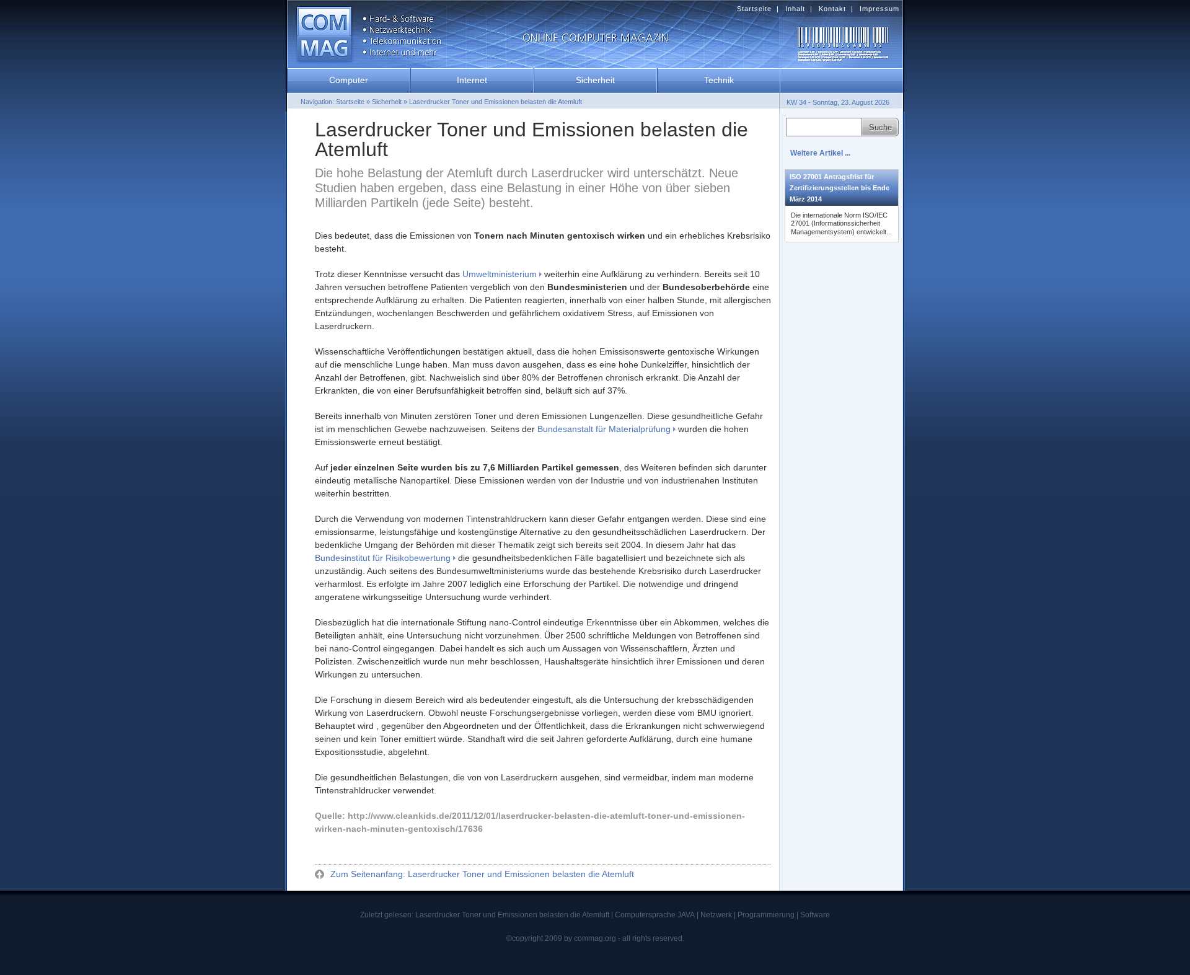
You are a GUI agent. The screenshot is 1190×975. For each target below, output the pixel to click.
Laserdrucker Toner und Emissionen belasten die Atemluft (495, 101)
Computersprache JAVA (655, 915)
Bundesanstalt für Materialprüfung (604, 429)
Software (815, 915)
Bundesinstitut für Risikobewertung (383, 558)
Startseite (754, 8)
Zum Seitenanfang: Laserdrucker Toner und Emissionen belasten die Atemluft (481, 874)
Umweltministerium (499, 274)
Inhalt (795, 8)
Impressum (879, 8)
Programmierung (766, 915)
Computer (348, 80)
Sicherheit (595, 80)
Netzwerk (716, 915)
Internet (472, 80)
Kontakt (832, 8)
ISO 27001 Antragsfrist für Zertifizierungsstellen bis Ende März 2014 (839, 188)
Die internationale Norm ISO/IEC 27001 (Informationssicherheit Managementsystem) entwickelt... (841, 223)
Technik (719, 80)
